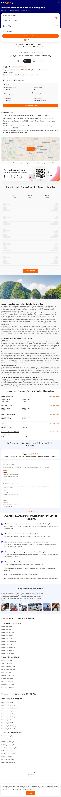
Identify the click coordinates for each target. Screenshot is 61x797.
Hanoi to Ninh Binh (6, 660)
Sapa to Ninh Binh (6, 663)
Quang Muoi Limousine (40, 100)
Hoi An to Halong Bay (7, 760)
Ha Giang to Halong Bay (8, 745)
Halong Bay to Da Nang (8, 714)
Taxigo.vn (4, 423)
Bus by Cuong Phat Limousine (47, 545)
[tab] (19, 61)
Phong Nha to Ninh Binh (8, 678)
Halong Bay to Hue (6, 720)
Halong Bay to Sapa (7, 711)
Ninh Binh (21, 52)
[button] (59, 2)
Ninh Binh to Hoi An (7, 635)
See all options (30, 271)
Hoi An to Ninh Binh (7, 681)
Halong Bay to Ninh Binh (8, 666)
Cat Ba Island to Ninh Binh (8, 669)
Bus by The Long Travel (52, 554)
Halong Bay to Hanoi (7, 702)
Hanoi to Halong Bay (7, 736)
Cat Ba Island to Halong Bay (9, 748)
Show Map (31, 149)
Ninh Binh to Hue (6, 629)
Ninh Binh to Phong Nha (8, 638)
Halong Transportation (8, 414)
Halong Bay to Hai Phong (8, 726)
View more (30, 511)
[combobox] (30, 15)
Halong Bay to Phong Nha (8, 729)
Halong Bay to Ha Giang (8, 717)
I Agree (30, 793)
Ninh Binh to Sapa (6, 644)
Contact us (30, 777)
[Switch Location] (56, 17)
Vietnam (26, 52)
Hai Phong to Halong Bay (8, 754)
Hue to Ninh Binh (6, 672)
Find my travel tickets (30, 36)
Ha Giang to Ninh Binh (7, 684)
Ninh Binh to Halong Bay (8, 647)
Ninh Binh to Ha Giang (7, 653)
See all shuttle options (31, 105)
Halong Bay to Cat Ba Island (9, 708)
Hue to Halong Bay (6, 757)
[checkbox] (25, 40)
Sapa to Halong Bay (7, 739)
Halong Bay (34, 52)
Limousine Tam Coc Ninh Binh (10, 432)
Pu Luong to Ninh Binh (7, 687)
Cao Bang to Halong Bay (8, 762)
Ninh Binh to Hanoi (6, 626)
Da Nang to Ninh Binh (7, 675)
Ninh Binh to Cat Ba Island (8, 641)
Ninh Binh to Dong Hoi (7, 650)
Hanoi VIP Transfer (6, 405)
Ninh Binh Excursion (7, 396)
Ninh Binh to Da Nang (7, 632)
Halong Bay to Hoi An (7, 723)
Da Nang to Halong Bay (8, 751)
